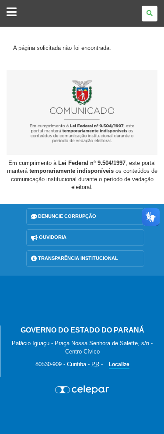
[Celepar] (82, 389)
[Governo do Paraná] (82, 300)
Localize (119, 364)
